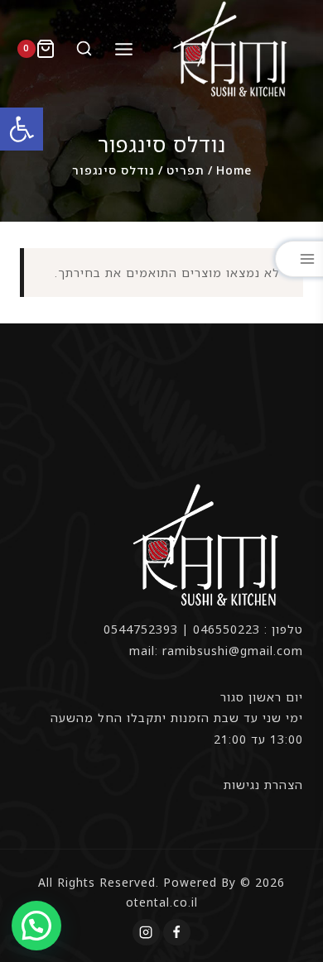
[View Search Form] (81, 49)
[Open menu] (124, 49)
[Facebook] (176, 932)
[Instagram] (146, 932)
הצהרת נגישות (263, 784)
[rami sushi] (231, 49)
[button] (21, 129)
